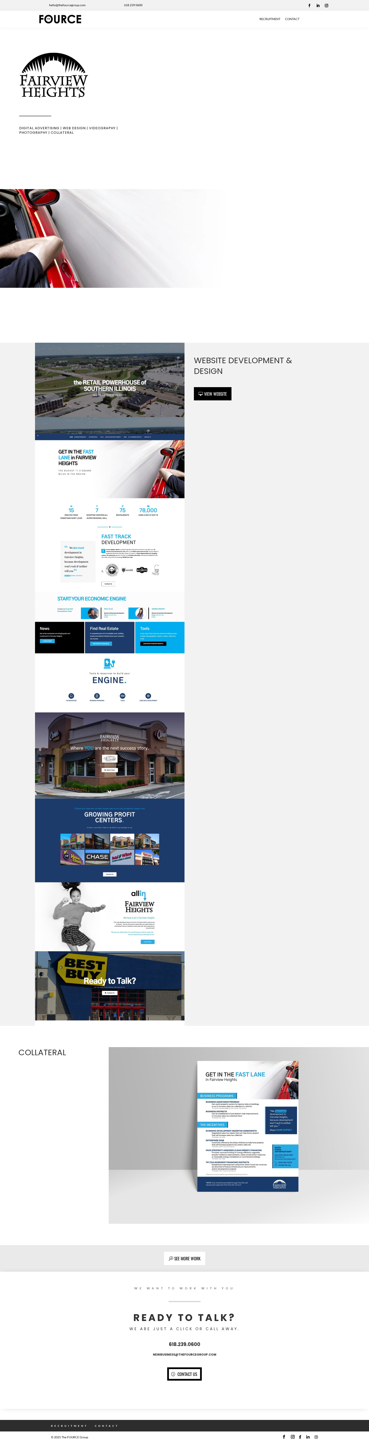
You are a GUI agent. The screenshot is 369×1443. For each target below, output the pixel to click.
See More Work (187, 1258)
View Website (215, 394)
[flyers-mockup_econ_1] (239, 1224)
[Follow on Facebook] (309, 5)
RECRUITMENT (269, 19)
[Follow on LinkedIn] (318, 5)
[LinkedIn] (308, 1437)
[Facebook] (300, 1437)
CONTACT (292, 19)
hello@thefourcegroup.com (67, 5)
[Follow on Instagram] (326, 5)
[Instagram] (316, 1437)
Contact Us (187, 1374)
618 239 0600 (133, 5)
